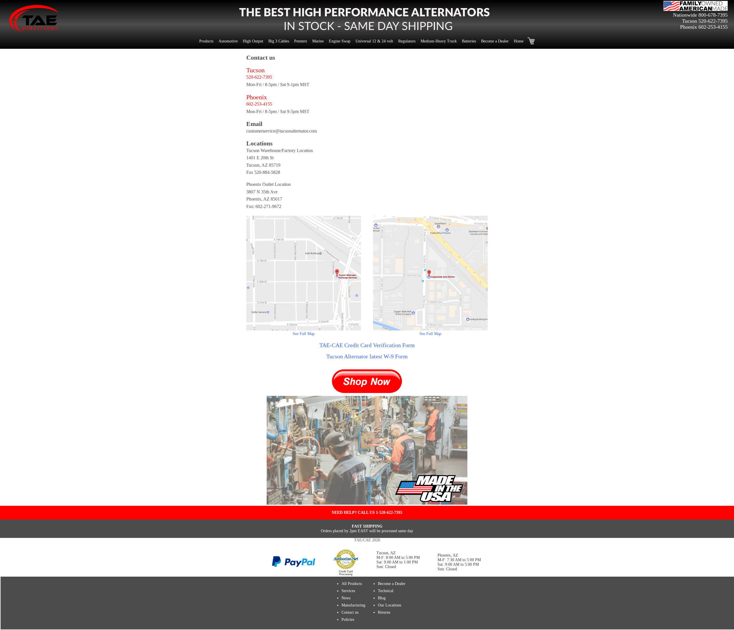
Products (206, 41)
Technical (385, 591)
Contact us (349, 612)
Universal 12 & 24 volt (374, 41)
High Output (253, 41)
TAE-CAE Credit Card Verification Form (367, 345)
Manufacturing (353, 605)
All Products (351, 584)
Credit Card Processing (346, 573)
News (345, 598)
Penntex (300, 41)
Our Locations (389, 605)
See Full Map (304, 334)
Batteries (469, 41)
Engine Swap (339, 41)
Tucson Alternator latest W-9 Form (367, 356)
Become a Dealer (495, 41)
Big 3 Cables (278, 41)
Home (519, 41)
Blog (382, 598)
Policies (347, 619)
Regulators (406, 41)
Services (348, 591)
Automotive (228, 41)
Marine (318, 41)
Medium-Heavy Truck (439, 41)
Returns (384, 612)
